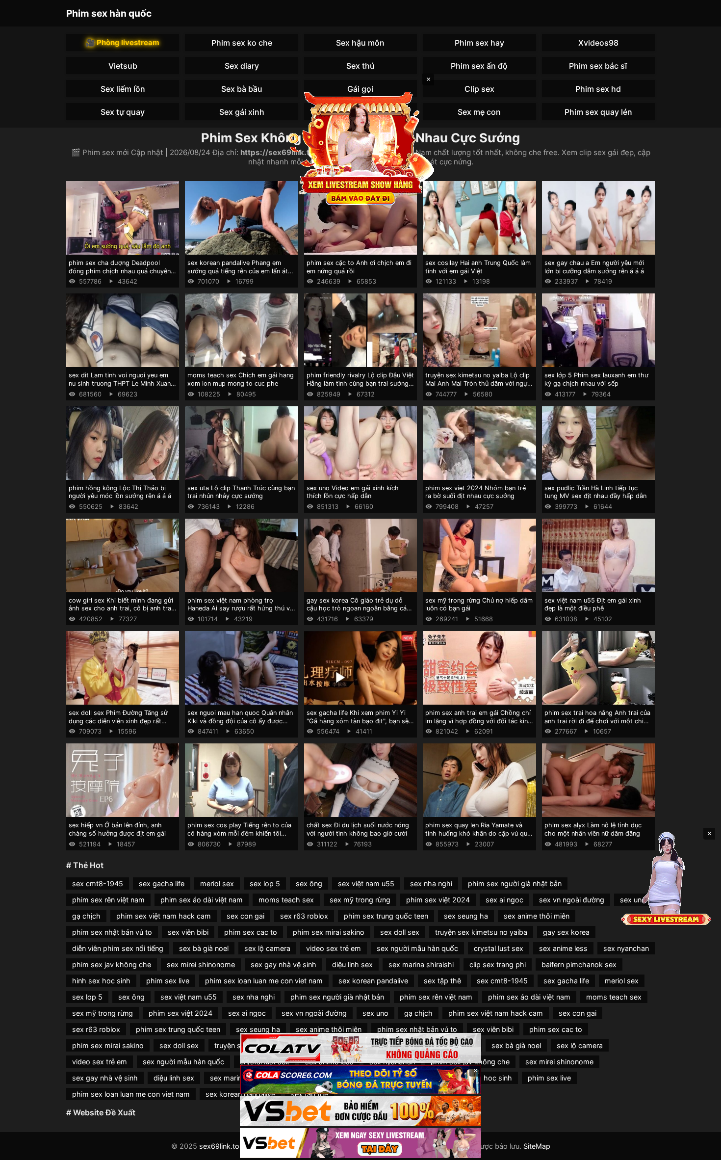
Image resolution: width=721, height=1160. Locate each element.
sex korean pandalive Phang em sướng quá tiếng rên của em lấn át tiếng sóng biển (237, 271)
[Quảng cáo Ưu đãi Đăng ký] (360, 1080)
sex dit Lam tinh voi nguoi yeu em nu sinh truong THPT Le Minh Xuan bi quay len (120, 383)
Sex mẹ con (479, 112)
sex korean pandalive (373, 980)
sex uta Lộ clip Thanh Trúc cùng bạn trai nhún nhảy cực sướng (241, 492)
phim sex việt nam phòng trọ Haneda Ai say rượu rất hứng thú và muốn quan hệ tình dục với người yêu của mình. (240, 613)
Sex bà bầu (241, 89)
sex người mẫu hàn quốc (417, 948)
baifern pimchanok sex (579, 964)
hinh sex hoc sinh (101, 980)
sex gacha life (161, 883)
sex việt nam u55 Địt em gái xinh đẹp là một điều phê (592, 604)
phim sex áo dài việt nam (201, 900)
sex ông (309, 883)
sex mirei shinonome (201, 964)
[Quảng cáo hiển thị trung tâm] (360, 147)
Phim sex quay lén (598, 112)
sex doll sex (399, 932)
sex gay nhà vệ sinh (283, 964)
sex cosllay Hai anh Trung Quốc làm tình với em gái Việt (478, 267)
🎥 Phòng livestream (122, 42)
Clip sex (479, 89)
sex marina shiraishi (421, 964)
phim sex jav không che (111, 964)
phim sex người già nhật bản (515, 883)
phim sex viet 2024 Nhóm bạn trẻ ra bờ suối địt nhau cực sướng (475, 492)
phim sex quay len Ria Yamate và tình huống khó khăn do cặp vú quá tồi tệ (478, 833)
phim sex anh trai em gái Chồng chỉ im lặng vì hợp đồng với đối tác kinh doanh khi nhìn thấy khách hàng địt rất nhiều (478, 725)
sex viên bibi (188, 932)
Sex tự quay (123, 112)
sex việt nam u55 (366, 883)
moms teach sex (286, 900)
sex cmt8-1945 (97, 883)
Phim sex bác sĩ (598, 66)
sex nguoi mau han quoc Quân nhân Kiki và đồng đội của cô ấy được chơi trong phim (240, 721)
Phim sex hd (598, 89)
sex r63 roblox (304, 916)
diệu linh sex (352, 964)
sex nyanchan (626, 948)
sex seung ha (466, 916)
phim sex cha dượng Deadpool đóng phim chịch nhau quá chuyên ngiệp (120, 271)
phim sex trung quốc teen (386, 916)
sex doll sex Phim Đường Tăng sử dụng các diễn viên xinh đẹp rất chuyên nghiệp (118, 721)
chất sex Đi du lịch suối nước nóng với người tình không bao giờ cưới (358, 829)
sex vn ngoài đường (571, 900)
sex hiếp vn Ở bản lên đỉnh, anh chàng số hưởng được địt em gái (117, 829)
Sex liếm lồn (123, 89)
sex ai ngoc (504, 900)
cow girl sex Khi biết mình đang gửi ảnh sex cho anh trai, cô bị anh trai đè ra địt (121, 608)
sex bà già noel (204, 948)
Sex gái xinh (241, 112)
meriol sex (217, 883)
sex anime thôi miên (536, 916)
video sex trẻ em (333, 948)
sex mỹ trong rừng (360, 900)
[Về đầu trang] (699, 1148)
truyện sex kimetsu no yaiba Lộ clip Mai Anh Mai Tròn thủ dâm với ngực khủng (478, 383)
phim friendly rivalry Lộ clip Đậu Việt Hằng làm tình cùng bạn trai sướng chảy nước (360, 383)
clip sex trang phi (497, 964)
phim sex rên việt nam (108, 900)
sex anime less (563, 948)
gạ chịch (86, 916)
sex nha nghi (431, 883)
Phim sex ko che (241, 43)
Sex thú (360, 66)
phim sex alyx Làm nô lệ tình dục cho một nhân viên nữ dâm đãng (593, 829)
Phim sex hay (479, 43)
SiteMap (536, 1146)
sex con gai (245, 916)
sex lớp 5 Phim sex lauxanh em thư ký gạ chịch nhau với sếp (596, 379)
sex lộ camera (267, 948)
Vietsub (122, 66)
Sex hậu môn (360, 43)
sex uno (375, 1013)
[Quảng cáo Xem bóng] (360, 1048)
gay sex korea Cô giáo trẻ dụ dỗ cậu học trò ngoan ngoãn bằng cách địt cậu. (360, 608)
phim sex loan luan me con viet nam (264, 980)
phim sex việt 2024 (438, 900)
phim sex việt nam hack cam (163, 916)
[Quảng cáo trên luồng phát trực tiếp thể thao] (360, 1143)
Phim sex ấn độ (479, 66)
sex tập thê (442, 980)
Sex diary (242, 66)
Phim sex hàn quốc (109, 13)
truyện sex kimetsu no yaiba (481, 932)
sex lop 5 (265, 883)
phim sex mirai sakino (328, 932)
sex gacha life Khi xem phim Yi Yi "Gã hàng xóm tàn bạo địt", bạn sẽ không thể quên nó (358, 721)
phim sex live (167, 980)
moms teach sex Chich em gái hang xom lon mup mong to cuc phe (240, 379)
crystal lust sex (498, 948)
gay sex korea (566, 932)
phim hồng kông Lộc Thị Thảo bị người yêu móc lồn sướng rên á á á (120, 492)
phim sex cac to (250, 932)
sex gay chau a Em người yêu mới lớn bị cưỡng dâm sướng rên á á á (594, 267)
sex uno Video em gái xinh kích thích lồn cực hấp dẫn (353, 492)
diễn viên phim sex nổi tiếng (117, 948)
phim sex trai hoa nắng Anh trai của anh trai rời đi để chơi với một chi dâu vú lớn (597, 721)
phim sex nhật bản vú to (112, 932)
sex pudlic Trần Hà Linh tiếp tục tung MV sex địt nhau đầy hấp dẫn (595, 492)
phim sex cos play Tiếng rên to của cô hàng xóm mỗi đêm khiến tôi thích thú (239, 833)
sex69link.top (221, 1146)
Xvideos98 (598, 43)
